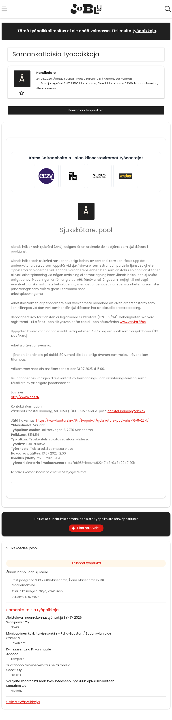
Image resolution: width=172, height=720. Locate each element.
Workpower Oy (17, 622)
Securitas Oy (16, 686)
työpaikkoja (144, 31)
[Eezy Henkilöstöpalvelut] (46, 176)
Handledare (46, 72)
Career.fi (13, 638)
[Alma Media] (72, 176)
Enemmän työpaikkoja (86, 110)
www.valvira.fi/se (133, 322)
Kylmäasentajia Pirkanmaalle (28, 649)
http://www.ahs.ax (25, 397)
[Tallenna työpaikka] (22, 93)
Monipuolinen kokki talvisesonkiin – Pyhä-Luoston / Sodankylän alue (58, 633)
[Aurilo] (99, 176)
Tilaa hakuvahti (88, 528)
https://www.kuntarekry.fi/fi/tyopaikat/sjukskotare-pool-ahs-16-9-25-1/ (92, 420)
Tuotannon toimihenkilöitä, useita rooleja (38, 665)
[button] (163, 31)
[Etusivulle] (86, 9)
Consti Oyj (14, 670)
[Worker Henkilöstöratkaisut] (125, 176)
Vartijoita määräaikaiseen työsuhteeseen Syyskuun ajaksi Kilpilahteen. (60, 681)
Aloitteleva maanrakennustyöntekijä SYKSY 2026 (44, 617)
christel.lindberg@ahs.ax (126, 411)
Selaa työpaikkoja (23, 701)
